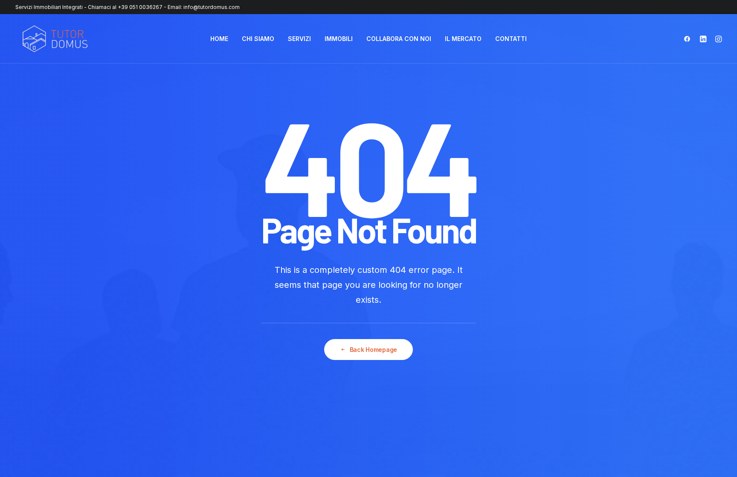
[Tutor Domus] (55, 39)
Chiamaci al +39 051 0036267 (125, 7)
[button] (689, 39)
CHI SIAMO (258, 38)
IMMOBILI (339, 38)
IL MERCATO (463, 38)
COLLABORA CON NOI (398, 38)
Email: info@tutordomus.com (204, 7)
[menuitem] (219, 39)
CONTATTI (511, 38)
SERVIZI (299, 38)
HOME (219, 38)
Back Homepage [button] (373, 349)
